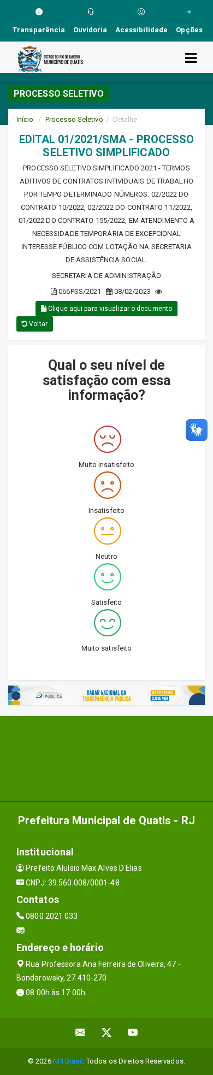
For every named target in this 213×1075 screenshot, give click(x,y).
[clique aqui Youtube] (133, 1032)
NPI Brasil (68, 1061)
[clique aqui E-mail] (80, 1032)
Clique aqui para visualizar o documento (109, 308)
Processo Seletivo (74, 119)
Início (25, 119)
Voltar (37, 324)
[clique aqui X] (106, 1032)
